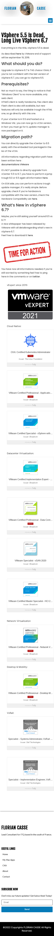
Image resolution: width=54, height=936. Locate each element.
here (18, 53)
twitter (36, 276)
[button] (50, 20)
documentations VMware (15, 164)
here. (45, 177)
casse (41, 8)
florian (10, 8)
